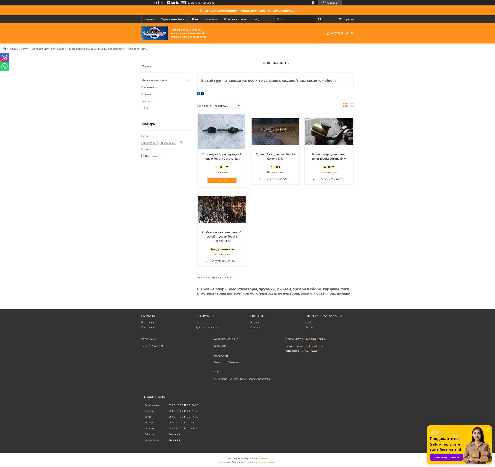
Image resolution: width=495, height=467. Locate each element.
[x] (202, 93)
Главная (149, 19)
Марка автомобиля (172, 19)
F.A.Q (256, 19)
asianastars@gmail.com (308, 346)
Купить (222, 180)
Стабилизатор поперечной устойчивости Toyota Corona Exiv (221, 236)
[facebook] (198, 93)
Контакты (211, 19)
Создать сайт (195, 2)
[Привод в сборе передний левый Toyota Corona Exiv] (222, 131)
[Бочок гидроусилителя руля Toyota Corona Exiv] (329, 131)
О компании (149, 87)
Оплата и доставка (235, 19)
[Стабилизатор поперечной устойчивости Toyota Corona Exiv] (222, 209)
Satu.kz (264, 458)
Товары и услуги (19, 48)
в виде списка (351, 105)
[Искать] (320, 19)
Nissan (309, 327)
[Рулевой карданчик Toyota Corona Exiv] (275, 131)
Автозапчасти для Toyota (48, 48)
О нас (195, 19)
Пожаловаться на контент (261, 461)
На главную (147, 322)
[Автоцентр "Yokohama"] (154, 39)
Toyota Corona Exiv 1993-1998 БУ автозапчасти (96, 48)
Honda (308, 322)
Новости (147, 101)
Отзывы (146, 94)
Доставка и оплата (207, 327)
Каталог (255, 322)
